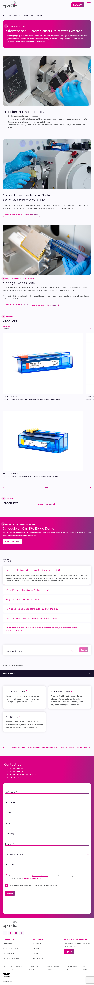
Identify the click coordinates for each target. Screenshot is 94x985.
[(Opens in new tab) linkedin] (5, 933)
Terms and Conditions (40, 876)
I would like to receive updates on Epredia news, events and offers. (33, 885)
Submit (10, 893)
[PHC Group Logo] (47, 975)
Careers (36, 948)
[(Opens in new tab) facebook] (10, 933)
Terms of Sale (8, 953)
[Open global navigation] (88, 5)
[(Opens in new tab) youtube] (16, 933)
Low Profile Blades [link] (60, 691)
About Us (37, 944)
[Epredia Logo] (47, 924)
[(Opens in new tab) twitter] (21, 933)
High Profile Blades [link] (15, 691)
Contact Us (38, 958)
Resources (7, 944)
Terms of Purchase (11, 958)
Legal (4, 966)
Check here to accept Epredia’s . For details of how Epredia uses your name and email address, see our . (48, 877)
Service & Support (10, 948)
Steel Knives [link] (12, 717)
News (35, 953)
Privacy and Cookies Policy (31, 878)
